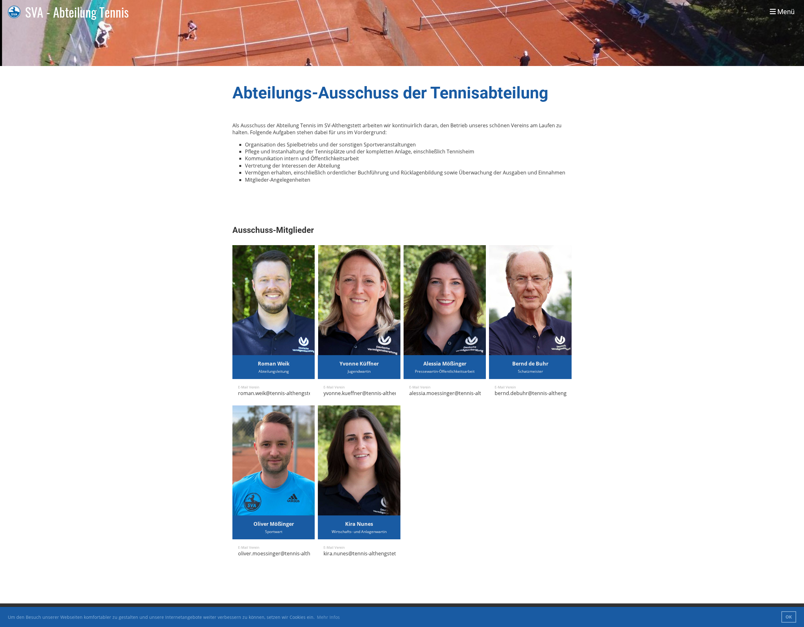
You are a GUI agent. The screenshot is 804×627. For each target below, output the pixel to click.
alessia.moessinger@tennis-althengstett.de (460, 393)
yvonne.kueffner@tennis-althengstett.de (371, 393)
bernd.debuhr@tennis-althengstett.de (540, 393)
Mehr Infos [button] (328, 617)
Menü (785, 12)
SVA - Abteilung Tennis (77, 12)
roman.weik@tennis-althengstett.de (280, 393)
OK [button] (788, 617)
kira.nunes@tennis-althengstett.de (364, 553)
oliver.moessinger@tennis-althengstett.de (287, 553)
